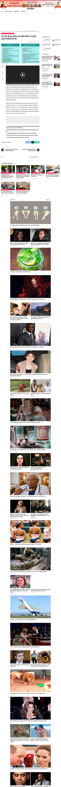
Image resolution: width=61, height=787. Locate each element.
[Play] (7, 83)
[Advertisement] (30, 21)
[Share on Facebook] (33, 42)
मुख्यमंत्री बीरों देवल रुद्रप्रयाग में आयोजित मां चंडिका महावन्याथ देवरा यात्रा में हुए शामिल (21, 133)
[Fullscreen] (38, 83)
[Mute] (36, 83)
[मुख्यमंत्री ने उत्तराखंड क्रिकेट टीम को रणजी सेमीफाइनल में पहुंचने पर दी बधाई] (57, 66)
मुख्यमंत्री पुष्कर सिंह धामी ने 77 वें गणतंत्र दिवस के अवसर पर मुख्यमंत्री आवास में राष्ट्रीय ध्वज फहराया (7, 176)
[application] (22, 75)
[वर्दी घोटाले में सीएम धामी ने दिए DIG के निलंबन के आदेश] (38, 169)
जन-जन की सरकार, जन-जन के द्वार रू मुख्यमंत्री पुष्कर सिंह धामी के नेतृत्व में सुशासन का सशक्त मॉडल (47, 75)
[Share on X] (35, 42)
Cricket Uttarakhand (45, 68)
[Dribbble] (46, 49)
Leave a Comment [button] (34, 156)
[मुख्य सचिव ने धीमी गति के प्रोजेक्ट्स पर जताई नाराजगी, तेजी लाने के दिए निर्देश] (53, 169)
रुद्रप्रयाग (12, 33)
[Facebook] (46, 41)
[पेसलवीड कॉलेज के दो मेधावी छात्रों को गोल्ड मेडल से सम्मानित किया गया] (23, 186)
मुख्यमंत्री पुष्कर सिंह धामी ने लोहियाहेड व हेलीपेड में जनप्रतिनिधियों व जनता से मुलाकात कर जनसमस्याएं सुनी (47, 57)
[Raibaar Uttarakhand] (30, 9)
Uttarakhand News (5, 33)
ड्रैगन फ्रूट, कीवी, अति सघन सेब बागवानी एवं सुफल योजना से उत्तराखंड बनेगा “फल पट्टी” (22, 135)
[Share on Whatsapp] (37, 42)
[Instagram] (46, 45)
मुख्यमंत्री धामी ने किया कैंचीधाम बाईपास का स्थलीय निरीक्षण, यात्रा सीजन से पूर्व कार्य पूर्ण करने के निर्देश (22, 176)
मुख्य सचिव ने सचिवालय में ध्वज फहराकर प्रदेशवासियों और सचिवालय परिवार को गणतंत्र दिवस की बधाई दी (47, 83)
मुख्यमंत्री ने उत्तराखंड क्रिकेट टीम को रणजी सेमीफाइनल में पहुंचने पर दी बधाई (47, 65)
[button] (2, 9)
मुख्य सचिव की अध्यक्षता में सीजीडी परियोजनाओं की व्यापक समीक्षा (18, 137)
